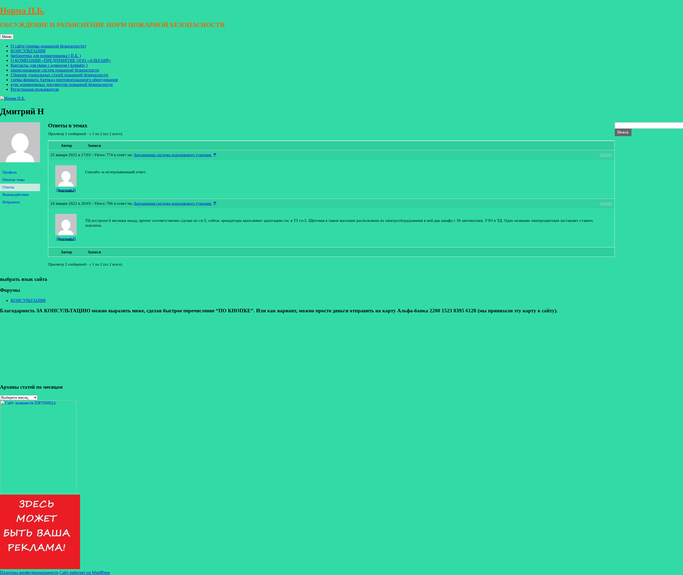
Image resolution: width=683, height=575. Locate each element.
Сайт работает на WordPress (84, 572)
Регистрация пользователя (35, 89)
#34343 (605, 203)
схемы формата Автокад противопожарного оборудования (64, 79)
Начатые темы (13, 180)
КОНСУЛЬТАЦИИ (28, 51)
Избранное (11, 202)
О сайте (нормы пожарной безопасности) (48, 46)
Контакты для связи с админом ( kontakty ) (49, 65)
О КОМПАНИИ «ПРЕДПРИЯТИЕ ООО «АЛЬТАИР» (61, 60)
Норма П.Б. (22, 10)
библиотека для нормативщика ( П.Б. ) (46, 55)
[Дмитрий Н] (20, 166)
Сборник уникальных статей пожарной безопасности (59, 75)
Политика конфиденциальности (29, 572)
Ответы (8, 187)
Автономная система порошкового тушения (173, 154)
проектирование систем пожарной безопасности (55, 70)
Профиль (9, 172)
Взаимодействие (15, 195)
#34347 (605, 154)
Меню (6, 37)
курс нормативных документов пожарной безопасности (62, 84)
